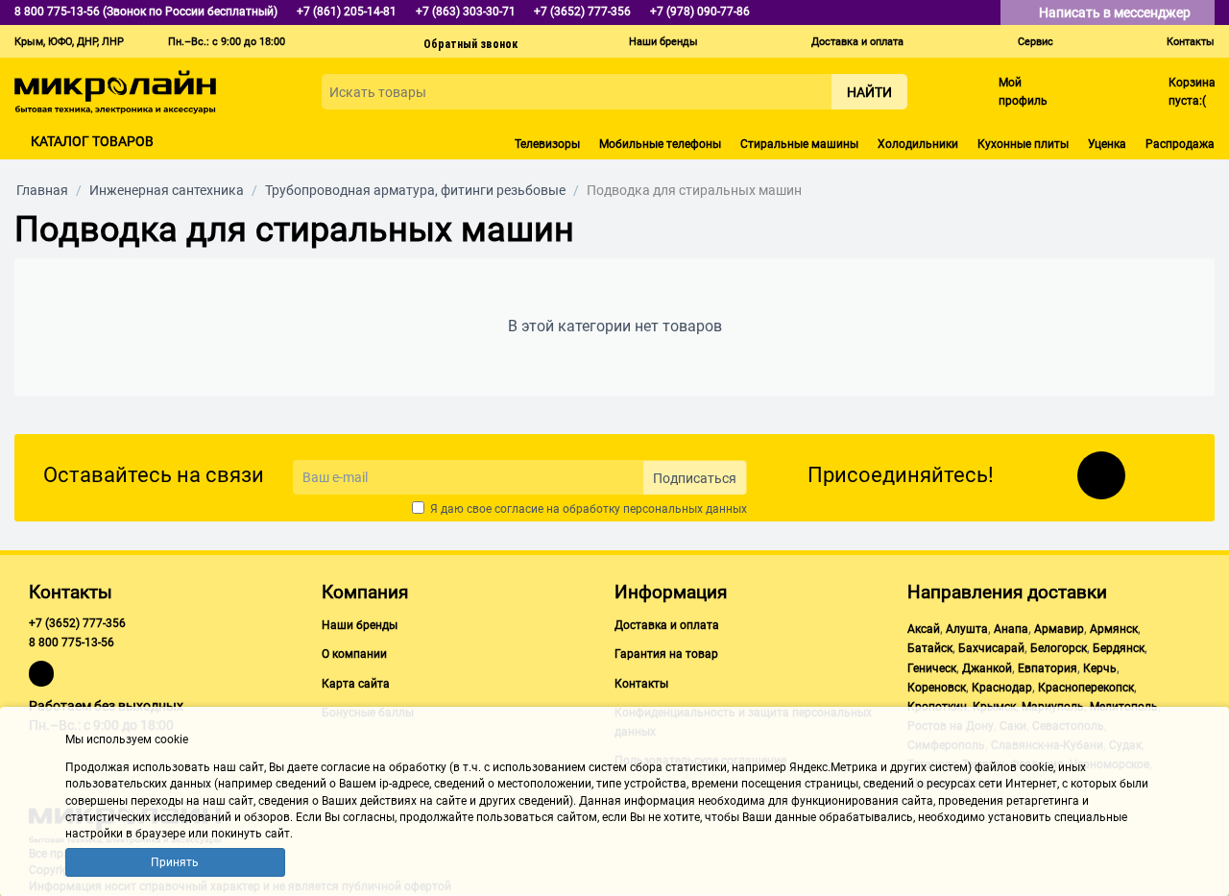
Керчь (1100, 668)
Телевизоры (547, 144)
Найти (869, 92)
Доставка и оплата (857, 42)
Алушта (967, 629)
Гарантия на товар (666, 654)
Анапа (1011, 629)
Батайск (929, 648)
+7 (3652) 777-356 (77, 623)
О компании (354, 654)
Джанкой (987, 668)
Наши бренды (663, 42)
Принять (175, 862)
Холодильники (918, 144)
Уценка (1107, 144)
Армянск (1114, 629)
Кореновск (936, 687)
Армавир (1059, 629)
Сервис (1035, 42)
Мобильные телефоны (660, 144)
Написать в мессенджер (1116, 12)
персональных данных (685, 509)
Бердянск (1119, 648)
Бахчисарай (991, 648)
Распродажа (1180, 144)
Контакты (1191, 42)
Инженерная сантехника (166, 190)
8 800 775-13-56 (71, 642)
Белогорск (1058, 648)
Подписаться (694, 478)
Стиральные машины (799, 144)
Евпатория (1047, 668)
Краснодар (1002, 687)
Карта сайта (356, 683)
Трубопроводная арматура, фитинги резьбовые (415, 190)
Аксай (923, 629)
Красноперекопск (1086, 687)
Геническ (931, 668)
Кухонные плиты (1023, 144)
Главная (42, 190)
